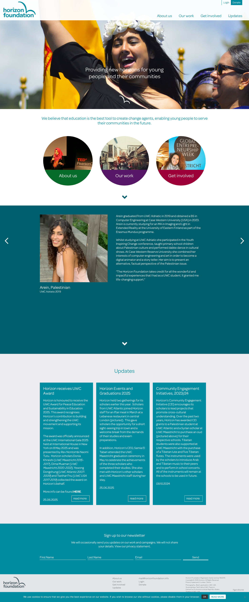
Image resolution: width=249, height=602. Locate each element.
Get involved (118, 584)
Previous (7, 241)
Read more (217, 596)
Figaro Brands (238, 589)
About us (117, 578)
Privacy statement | (193, 582)
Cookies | (203, 582)
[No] (244, 597)
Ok (204, 596)
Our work (116, 581)
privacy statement (138, 546)
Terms (208, 582)
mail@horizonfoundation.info (154, 578)
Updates (116, 587)
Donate (237, 2)
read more (80, 498)
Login (226, 2)
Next (242, 241)
